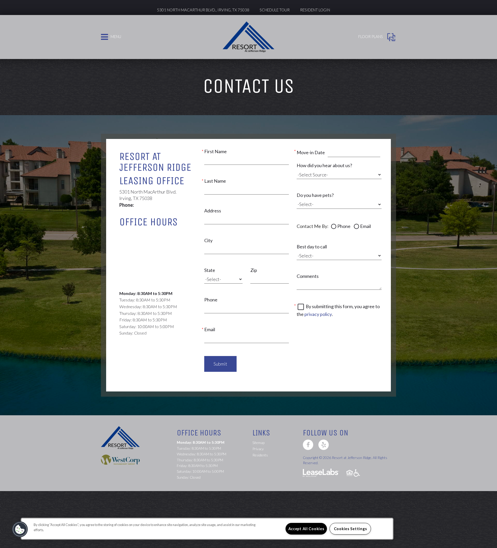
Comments (308, 276)
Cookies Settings (350, 529)
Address (212, 210)
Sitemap (258, 442)
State (209, 270)
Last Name (215, 181)
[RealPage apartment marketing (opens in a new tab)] (321, 473)
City (208, 240)
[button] (308, 445)
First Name (215, 151)
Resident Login (315, 10)
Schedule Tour (275, 10)
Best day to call (312, 246)
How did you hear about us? (324, 165)
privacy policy (318, 314)
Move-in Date (311, 152)
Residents (260, 455)
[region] (207, 529)
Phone (210, 299)
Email (209, 329)
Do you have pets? (315, 195)
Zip (253, 270)
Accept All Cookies (306, 529)
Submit (220, 364)
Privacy (258, 449)
